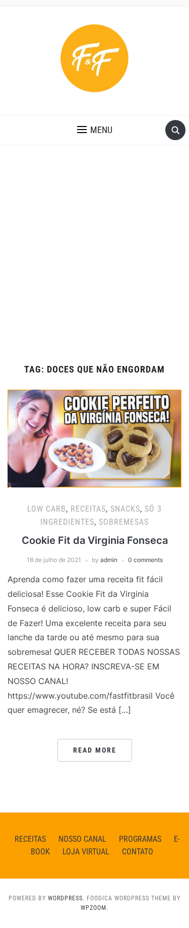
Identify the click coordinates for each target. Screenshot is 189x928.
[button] (94, 130)
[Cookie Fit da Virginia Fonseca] (94, 437)
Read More (94, 750)
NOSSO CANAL (82, 839)
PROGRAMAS (140, 839)
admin (108, 560)
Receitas (88, 509)
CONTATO (137, 851)
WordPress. (66, 898)
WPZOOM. (94, 907)
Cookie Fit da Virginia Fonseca (95, 540)
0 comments (145, 560)
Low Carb (46, 509)
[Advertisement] (94, 264)
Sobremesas (124, 522)
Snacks (125, 509)
